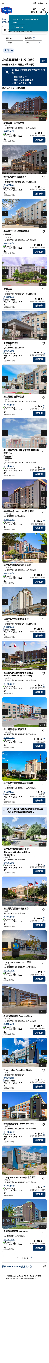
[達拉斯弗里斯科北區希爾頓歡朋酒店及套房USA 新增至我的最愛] (43, 451)
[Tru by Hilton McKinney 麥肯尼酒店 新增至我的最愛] (43, 1178)
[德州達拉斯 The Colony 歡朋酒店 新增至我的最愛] (43, 512)
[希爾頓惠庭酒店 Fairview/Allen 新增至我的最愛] (43, 1017)
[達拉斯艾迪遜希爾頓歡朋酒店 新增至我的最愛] (43, 566)
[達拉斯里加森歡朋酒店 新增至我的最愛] (43, 397)
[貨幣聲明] (34, 38)
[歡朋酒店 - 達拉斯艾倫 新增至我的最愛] (43, 124)
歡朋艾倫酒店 (7, 22)
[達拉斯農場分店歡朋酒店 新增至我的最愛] (43, 730)
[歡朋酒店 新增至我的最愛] (43, 290)
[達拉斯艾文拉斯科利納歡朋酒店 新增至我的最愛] (43, 784)
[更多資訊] (43, 133)
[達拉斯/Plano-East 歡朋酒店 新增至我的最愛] (43, 231)
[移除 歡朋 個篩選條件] (12, 50)
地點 (4, 19)
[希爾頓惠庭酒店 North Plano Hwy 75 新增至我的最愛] (43, 1124)
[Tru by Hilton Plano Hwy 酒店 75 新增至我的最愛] (43, 1071)
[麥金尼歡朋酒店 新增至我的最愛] (43, 343)
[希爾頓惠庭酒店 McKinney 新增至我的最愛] (43, 1232)
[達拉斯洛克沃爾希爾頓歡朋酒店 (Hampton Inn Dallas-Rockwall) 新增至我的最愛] (43, 674)
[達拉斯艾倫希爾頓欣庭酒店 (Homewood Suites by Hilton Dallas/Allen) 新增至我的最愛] (43, 850)
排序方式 (9, 38)
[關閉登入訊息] (46, 16)
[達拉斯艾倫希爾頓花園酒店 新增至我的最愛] (43, 909)
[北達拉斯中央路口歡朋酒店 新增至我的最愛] (43, 620)
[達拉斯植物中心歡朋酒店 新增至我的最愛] (43, 178)
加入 (41, 12)
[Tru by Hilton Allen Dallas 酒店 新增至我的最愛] (43, 963)
